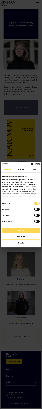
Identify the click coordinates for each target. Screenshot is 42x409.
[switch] (37, 209)
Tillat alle (21, 230)
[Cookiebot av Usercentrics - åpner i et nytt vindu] (31, 164)
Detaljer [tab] (21, 169)
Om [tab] (34, 169)
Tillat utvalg (21, 236)
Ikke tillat (21, 243)
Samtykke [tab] (7, 169)
